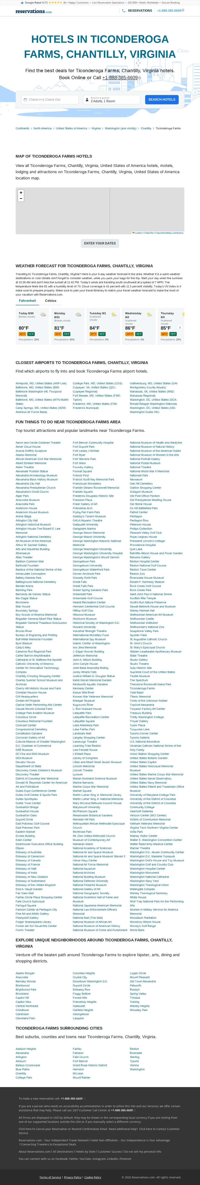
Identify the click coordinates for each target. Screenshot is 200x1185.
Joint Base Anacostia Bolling (90, 667)
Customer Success (110, 1151)
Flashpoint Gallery (27, 917)
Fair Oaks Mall (25, 893)
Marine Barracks (83, 782)
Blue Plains (22, 1069)
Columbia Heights (84, 973)
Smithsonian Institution (144, 622)
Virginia (96, 128)
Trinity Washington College (147, 717)
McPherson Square (85, 811)
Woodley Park (139, 1010)
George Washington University (92, 549)
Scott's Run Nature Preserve (148, 602)
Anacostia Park (25, 504)
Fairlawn (78, 1053)
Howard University (84, 626)
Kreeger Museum (84, 700)
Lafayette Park (82, 713)
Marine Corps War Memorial (90, 786)
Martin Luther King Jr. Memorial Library (97, 794)
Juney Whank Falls (84, 672)
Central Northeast (27, 1005)
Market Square (82, 790)
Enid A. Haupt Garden (29, 889)
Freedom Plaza (82, 500)
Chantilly (146, 128)
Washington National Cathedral (149, 876)
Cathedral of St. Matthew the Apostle (39, 659)
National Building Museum (89, 876)
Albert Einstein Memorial (31, 463)
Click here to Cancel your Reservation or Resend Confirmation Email (63, 1129)
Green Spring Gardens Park (90, 590)
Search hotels (161, 99)
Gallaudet (79, 1005)
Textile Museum (140, 676)
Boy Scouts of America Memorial (36, 614)
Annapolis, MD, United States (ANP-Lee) (41, 383)
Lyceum (78, 774)
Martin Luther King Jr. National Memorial (98, 799)
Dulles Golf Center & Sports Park (36, 794)
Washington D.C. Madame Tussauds (152, 856)
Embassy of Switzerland (30, 880)
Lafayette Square (84, 721)
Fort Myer (79, 454)
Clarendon (22, 1014)
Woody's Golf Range (143, 926)
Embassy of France (28, 864)
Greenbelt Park (82, 594)
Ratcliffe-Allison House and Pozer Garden (156, 553)
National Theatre (140, 467)
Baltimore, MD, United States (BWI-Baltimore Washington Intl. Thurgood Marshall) (39, 391)
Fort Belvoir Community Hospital (93, 442)
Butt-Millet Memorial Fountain (34, 639)
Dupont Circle (24, 819)
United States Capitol (143, 762)
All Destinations (63, 1151)
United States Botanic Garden (149, 758)
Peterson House (140, 524)
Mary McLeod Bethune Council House (97, 803)
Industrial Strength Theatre (90, 631)
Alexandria (22, 1053)
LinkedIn (112, 1159)
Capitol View (23, 1001)
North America (43, 128)
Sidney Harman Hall (142, 610)
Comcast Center (26, 725)
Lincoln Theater (83, 770)
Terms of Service (50, 1177)
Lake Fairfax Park (84, 729)
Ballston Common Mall (30, 561)
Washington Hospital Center (147, 868)
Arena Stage (23, 516)
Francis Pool (81, 475)
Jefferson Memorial (85, 655)
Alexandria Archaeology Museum (36, 475)
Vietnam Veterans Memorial (147, 823)
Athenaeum (23, 553)
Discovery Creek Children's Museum (39, 770)
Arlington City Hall (27, 520)
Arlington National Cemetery (33, 536)
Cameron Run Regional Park (33, 651)
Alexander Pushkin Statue (32, 471)
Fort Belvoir (80, 1061)
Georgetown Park (84, 561)
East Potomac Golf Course (32, 823)
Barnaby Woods (26, 981)
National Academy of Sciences (92, 848)
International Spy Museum (89, 639)
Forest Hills (80, 997)
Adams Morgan (25, 973)
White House (138, 897)
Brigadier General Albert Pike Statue (38, 618)
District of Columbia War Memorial (37, 778)
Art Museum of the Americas (33, 540)
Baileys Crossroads (28, 1065)
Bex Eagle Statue (27, 598)
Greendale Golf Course (88, 598)
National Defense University (90, 880)
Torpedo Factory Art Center (147, 708)
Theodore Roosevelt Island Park (150, 684)
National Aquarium (84, 868)
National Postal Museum (145, 463)
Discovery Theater (27, 774)
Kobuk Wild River (83, 692)
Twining (134, 1001)
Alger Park (22, 495)
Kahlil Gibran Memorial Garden (92, 680)
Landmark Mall (82, 733)
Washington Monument (144, 872)
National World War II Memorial (149, 471)
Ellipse (20, 848)
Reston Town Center (143, 569)
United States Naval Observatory (150, 778)
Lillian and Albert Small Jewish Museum (97, 762)
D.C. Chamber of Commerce (33, 745)
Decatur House (25, 762)
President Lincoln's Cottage (147, 540)
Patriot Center (139, 512)
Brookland (22, 993)
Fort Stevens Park (84, 459)
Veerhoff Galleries (141, 811)
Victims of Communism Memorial (150, 819)
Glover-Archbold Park (86, 573)
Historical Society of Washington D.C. (96, 622)
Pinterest (125, 1159)
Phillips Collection (141, 528)
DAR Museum (24, 749)
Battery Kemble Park (28, 577)
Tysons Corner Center (144, 733)
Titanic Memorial (140, 696)
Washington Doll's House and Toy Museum (157, 860)
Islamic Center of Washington (91, 643)
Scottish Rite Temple (143, 598)
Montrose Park (82, 831)
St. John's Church (141, 643)
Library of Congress (85, 758)
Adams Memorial (26, 454)
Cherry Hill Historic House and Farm (38, 688)
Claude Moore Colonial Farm (34, 708)
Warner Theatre (140, 848)
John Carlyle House (85, 663)
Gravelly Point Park (85, 577)
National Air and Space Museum (93, 852)
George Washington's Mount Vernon (96, 557)
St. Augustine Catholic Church (148, 639)
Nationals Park (139, 475)
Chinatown (22, 1010)
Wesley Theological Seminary (149, 893)
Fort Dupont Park (84, 446)
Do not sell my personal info (142, 1151)
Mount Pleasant (140, 977)
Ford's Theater (25, 930)
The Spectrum (139, 680)
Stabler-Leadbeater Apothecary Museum (155, 651)
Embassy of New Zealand (32, 876)
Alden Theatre (25, 467)
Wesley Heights (140, 1005)
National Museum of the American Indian (155, 450)
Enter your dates (100, 243)
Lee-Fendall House (85, 749)
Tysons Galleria (139, 737)
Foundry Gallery (83, 467)
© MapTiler (148, 232)
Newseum (136, 479)
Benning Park (24, 590)
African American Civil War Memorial (38, 459)
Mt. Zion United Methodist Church (94, 835)
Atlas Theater (24, 557)
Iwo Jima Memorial (84, 647)
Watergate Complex (142, 889)
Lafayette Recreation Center (91, 717)
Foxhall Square (82, 471)
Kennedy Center (83, 688)
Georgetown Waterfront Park (91, 569)
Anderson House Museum (32, 512)
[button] (21, 193)
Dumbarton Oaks (26, 815)
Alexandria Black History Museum (37, 479)
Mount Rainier (81, 1077)
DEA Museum (24, 758)
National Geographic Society (91, 893)
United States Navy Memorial (148, 782)
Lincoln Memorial (84, 766)
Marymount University (86, 807)
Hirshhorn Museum (85, 618)
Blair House (23, 606)
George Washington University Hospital (98, 553)
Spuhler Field (138, 635)
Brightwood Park (26, 989)
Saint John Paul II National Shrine (151, 594)
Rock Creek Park (140, 590)
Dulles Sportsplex (27, 799)
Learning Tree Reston (87, 745)
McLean (78, 1073)
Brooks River (24, 631)
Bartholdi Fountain (27, 565)
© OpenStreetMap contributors (168, 232)
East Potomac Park (28, 827)
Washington (137, 1069)
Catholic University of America (35, 663)
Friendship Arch (83, 508)
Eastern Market (25, 831)
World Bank (137, 930)
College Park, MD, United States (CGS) (97, 383)
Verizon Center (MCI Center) (148, 815)
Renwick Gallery (140, 557)
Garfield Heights (83, 1010)
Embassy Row (81, 989)
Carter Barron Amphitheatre (33, 655)
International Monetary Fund (91, 635)
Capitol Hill (22, 997)
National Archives (84, 872)
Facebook (61, 1159)
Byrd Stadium (24, 643)
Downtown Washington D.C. (90, 981)
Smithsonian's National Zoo (147, 626)
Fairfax (77, 1048)
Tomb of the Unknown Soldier (149, 700)
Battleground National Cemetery (36, 581)
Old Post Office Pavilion (145, 495)
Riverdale (136, 1053)
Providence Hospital (143, 545)
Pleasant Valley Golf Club (146, 532)
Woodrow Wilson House (145, 921)
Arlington (21, 1057)
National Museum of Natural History (152, 446)
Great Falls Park (83, 586)
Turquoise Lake (140, 729)
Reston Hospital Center (144, 561)
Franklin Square (83, 491)
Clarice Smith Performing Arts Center (39, 704)
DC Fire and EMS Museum (32, 753)
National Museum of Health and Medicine (156, 442)
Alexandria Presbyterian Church (36, 487)
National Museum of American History (96, 926)
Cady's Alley (23, 647)
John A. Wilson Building (87, 659)
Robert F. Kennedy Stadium (147, 581)
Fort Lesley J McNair (86, 450)
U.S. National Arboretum (145, 741)
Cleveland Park (25, 1018)
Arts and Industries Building (33, 549)
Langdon (78, 1018)
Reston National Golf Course (148, 565)
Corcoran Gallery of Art (30, 737)
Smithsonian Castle (142, 618)
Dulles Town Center (28, 803)
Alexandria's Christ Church (32, 491)
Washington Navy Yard (144, 880)
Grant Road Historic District (90, 1065)
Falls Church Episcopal (30, 901)
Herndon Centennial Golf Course (94, 606)
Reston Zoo (137, 573)
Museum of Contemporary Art (91, 839)
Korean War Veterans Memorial (93, 696)
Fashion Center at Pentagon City (36, 909)
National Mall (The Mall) (88, 917)
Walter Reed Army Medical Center (151, 844)
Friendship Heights (84, 1001)
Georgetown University (87, 565)
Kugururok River (83, 704)
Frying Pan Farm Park (86, 512)
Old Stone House (141, 504)
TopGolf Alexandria (142, 704)
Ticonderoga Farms (142, 688)
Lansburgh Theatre (85, 741)
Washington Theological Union (149, 885)
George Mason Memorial (89, 532)
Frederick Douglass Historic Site (93, 495)
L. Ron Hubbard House (87, 708)
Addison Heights (26, 1048)
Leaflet (138, 232)
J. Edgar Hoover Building (88, 651)
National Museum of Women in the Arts (154, 454)
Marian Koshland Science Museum (95, 778)
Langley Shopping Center (89, 737)
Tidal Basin (137, 692)
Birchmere (22, 602)
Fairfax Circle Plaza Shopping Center (39, 897)
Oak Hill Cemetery (141, 483)
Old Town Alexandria (143, 981)
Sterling (134, 1057)
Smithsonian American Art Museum (151, 614)
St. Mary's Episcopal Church (147, 647)
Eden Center (24, 839)
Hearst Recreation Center (89, 602)
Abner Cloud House (28, 446)
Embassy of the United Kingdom (36, 885)
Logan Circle (138, 973)
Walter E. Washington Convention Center (156, 839)
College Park (24, 1077)
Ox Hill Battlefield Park (144, 508)
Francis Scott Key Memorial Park (93, 479)
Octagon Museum (141, 491)
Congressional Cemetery (31, 729)
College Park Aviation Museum (35, 713)
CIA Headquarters (27, 696)
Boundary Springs (27, 610)
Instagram (99, 1159)
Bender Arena (24, 586)
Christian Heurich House (31, 692)
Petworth (135, 985)
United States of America (71, 128)
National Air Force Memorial (90, 864)
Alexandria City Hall (28, 483)
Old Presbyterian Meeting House (150, 500)
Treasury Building (141, 713)
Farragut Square (26, 905)
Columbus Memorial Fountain (34, 721)
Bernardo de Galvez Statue (33, 594)
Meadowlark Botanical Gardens (92, 815)
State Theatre (138, 655)
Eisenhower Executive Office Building (39, 844)
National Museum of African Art (92, 921)
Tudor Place (137, 725)
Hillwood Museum (84, 614)
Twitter (73, 1159)
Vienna (134, 1065)
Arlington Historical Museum (33, 524)
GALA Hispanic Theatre (87, 520)
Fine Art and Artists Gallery (32, 913)
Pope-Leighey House (143, 536)
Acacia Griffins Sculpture (31, 450)
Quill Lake (136, 549)
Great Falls (80, 581)
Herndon (78, 1069)
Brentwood (22, 985)
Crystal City (80, 977)
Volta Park (136, 831)
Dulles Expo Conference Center (36, 790)
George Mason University (89, 536)
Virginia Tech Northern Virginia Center (154, 827)
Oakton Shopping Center (145, 487)
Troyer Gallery (139, 721)
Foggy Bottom (82, 993)
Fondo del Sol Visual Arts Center (36, 926)
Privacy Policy (72, 1177)
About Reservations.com (34, 1151)
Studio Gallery (139, 659)
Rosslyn (135, 989)
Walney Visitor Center (143, 835)
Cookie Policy (92, 1177)
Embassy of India (26, 872)
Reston (134, 1048)
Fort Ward (79, 463)
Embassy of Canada (28, 860)
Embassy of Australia (28, 852)
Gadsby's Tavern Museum (89, 516)
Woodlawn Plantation (143, 917)
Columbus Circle (26, 717)
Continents (22, 128)
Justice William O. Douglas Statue (94, 676)
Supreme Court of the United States (152, 672)
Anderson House (26, 508)
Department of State (28, 766)
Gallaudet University (85, 524)
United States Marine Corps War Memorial (156, 774)
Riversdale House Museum (147, 577)
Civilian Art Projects (28, 700)
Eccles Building (25, 835)
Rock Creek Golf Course (145, 586)
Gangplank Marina (84, 528)
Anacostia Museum (28, 500)
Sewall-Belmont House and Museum (153, 606)
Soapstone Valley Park (144, 631)
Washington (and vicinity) (121, 128)
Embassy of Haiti (26, 868)
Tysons (134, 1061)
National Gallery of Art (86, 889)
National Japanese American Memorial (97, 905)
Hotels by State (86, 1151)
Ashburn (21, 1061)
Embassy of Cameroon (30, 856)
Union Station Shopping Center (149, 753)
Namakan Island (83, 844)
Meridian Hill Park (84, 819)
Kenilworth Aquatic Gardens (90, 684)
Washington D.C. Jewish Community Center (157, 852)
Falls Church (81, 1057)
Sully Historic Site (141, 667)
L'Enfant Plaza (82, 753)
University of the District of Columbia (153, 799)
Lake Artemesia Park (86, 725)
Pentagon (136, 516)
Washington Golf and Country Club (151, 864)
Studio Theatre (139, 663)
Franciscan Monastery (87, 483)
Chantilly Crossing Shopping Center (38, 676)
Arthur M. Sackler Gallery (31, 545)
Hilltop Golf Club (83, 610)
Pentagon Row (139, 520)
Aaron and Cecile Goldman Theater (38, 442)
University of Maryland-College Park (152, 794)
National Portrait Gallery (145, 459)
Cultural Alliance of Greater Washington (40, 741)
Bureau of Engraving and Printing (36, 635)
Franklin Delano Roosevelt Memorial (96, 487)
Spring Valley (138, 993)
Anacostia (22, 977)
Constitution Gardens (29, 733)
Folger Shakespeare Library (33, 921)
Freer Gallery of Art (85, 504)
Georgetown (81, 1014)
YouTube (85, 1159)
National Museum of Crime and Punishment (100, 930)
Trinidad (135, 997)
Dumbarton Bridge (27, 807)
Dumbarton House (27, 811)
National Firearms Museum (90, 885)
